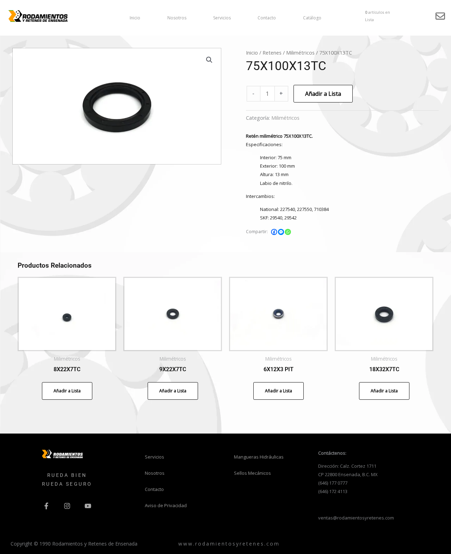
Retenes (272, 52)
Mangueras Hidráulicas (259, 457)
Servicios (222, 18)
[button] (209, 60)
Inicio (135, 18)
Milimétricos (300, 52)
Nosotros (176, 18)
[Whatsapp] (288, 232)
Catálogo (312, 18)
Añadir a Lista (323, 94)
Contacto (267, 18)
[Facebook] (274, 232)
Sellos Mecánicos (252, 473)
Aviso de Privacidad (166, 505)
